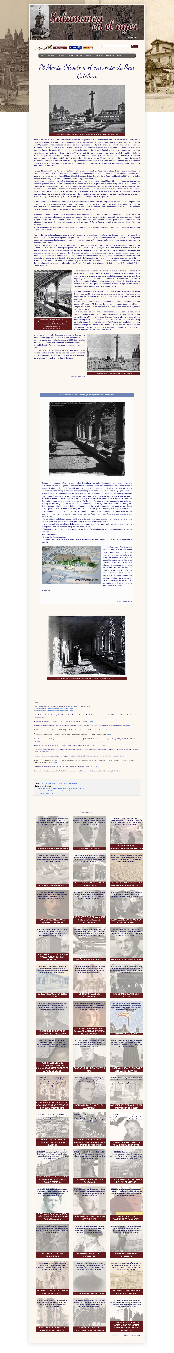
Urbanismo (110, 55)
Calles (42, 55)
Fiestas (88, 55)
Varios (119, 55)
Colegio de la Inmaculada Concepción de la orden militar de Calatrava (60, 788)
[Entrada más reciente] (34, 801)
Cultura (70, 55)
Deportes (79, 55)
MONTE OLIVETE (70, 784)
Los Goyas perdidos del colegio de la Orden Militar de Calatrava (58, 791)
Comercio (61, 55)
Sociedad (51, 55)
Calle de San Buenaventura (46, 793)
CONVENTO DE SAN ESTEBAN (51, 784)
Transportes (99, 55)
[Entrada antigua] (139, 801)
